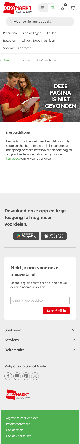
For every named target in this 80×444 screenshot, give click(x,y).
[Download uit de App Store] (54, 236)
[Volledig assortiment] (52, 7)
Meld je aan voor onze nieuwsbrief (34, 271)
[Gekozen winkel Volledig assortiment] (42, 7)
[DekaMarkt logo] (18, 8)
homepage (13, 158)
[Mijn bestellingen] (72, 7)
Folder (51, 33)
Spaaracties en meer (17, 48)
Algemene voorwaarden (22, 418)
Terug (7, 60)
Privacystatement (18, 424)
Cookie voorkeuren (18, 436)
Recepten (9, 40)
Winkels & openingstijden (38, 40)
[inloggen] (62, 7)
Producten (10, 33)
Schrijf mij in (56, 310)
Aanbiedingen (32, 33)
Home (26, 60)
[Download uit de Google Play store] (26, 236)
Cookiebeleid (14, 430)
